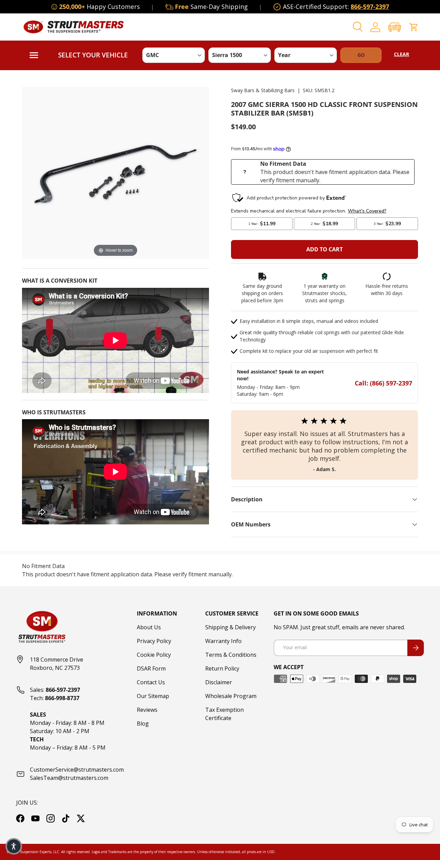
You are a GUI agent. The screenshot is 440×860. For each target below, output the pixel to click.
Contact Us (151, 682)
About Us (149, 627)
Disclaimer (218, 682)
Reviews (147, 710)
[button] (395, 27)
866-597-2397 (370, 6)
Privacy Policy (154, 641)
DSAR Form (151, 668)
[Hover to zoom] (115, 172)
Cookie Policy (154, 654)
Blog (143, 723)
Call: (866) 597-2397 (383, 383)
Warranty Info (223, 641)
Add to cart (324, 249)
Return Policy (222, 668)
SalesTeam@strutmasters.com (69, 778)
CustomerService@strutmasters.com (77, 769)
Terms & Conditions (230, 654)
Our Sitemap (153, 696)
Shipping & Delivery (230, 627)
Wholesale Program (230, 696)
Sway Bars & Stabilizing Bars (263, 90)
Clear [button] (401, 54)
